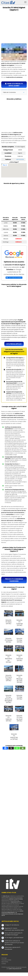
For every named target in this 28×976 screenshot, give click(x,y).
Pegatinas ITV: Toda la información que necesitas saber (14, 929)
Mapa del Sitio (5, 961)
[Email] (22, 748)
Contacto (4, 963)
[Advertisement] (14, 27)
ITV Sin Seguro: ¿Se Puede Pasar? (14, 937)
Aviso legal (4, 958)
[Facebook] (5, 748)
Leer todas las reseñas (15, 277)
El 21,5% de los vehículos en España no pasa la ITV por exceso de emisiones (14, 942)
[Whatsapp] (17, 748)
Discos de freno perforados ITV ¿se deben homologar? (13, 934)
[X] (11, 748)
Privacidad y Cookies (6, 960)
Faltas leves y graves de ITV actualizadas (12, 948)
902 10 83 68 (20, 159)
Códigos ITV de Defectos (12, 925)
